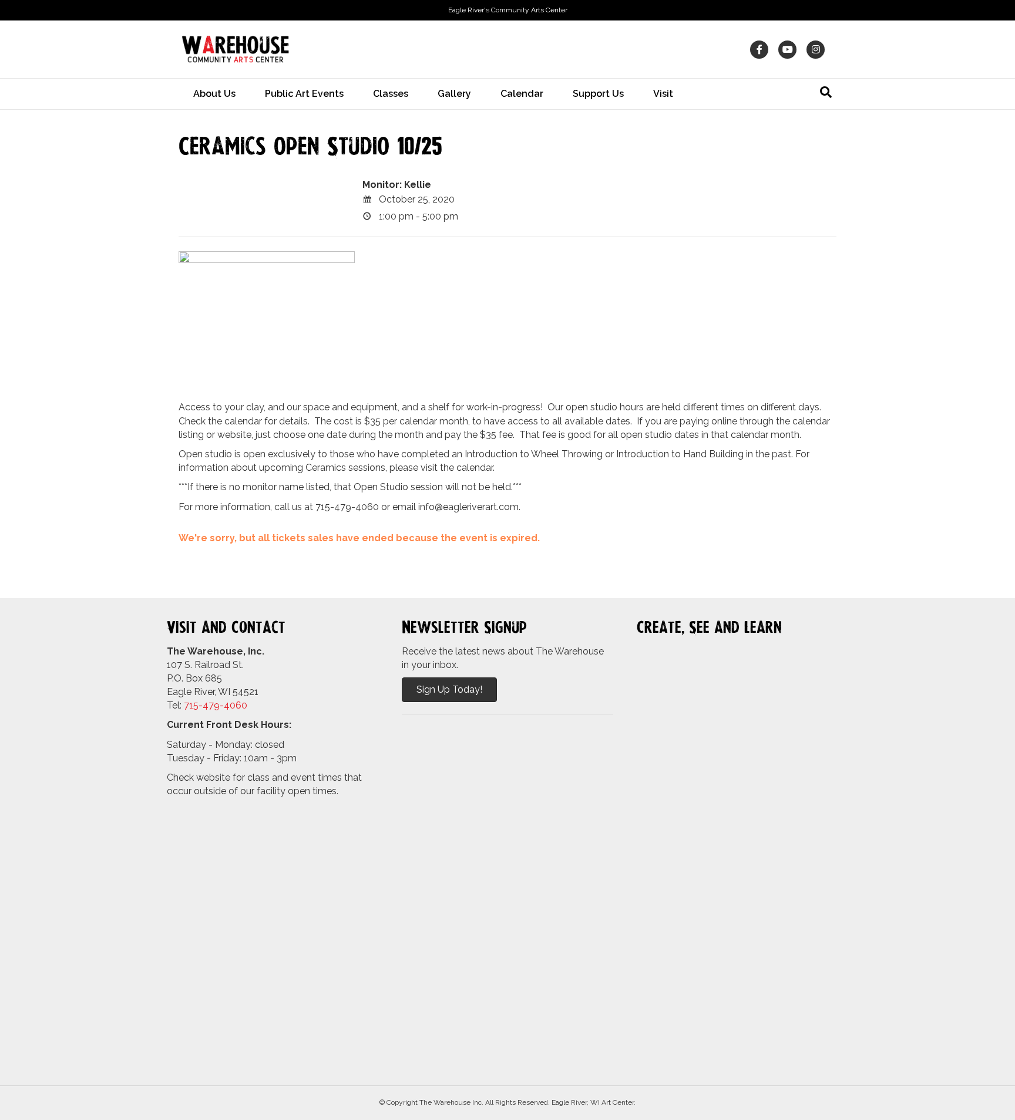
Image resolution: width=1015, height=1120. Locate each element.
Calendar (521, 93)
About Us (214, 93)
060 (238, 705)
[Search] (825, 92)
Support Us (598, 93)
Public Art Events (304, 93)
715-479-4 (207, 705)
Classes (390, 93)
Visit (663, 93)
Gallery (454, 93)
